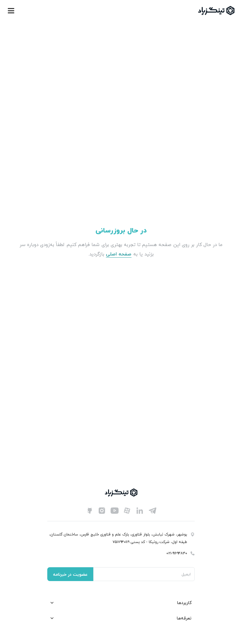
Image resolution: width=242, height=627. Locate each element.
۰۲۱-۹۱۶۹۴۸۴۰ (176, 553)
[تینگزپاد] (216, 10)
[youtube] (114, 510)
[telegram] (152, 510)
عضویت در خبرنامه (70, 574)
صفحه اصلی (118, 254)
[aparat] (127, 510)
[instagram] (102, 510)
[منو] (11, 10)
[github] (89, 510)
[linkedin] (140, 510)
